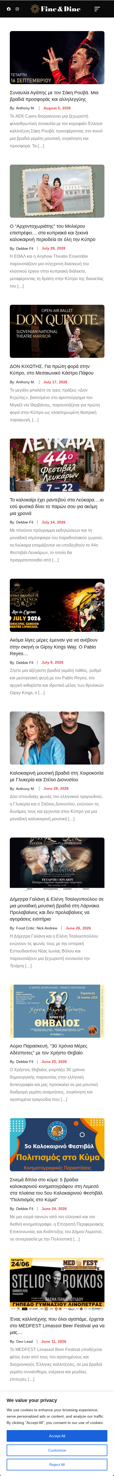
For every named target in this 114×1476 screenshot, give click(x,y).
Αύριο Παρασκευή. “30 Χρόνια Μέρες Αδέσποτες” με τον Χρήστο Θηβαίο (48, 1049)
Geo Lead (24, 1341)
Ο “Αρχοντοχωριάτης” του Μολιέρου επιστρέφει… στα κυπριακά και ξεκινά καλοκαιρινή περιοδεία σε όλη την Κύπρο (52, 233)
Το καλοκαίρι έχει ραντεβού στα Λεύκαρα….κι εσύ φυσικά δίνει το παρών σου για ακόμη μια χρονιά (57, 506)
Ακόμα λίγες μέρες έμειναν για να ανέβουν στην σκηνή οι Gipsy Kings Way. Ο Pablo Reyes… (54, 647)
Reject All (57, 1464)
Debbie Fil (24, 248)
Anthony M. (25, 108)
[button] (97, 8)
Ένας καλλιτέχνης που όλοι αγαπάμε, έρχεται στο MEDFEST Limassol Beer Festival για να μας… (57, 1326)
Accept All (57, 1436)
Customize (57, 1450)
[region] (57, 1434)
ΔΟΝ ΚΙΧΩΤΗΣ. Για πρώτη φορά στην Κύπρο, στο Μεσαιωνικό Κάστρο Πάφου (52, 370)
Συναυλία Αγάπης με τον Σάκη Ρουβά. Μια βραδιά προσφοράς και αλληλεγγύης (54, 96)
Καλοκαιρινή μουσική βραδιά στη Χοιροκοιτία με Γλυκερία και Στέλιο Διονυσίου (56, 776)
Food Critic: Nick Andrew (36, 928)
